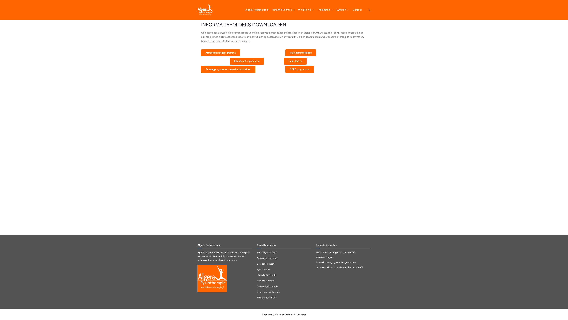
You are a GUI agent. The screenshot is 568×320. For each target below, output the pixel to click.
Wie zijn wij (304, 9)
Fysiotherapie (263, 269)
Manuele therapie (265, 280)
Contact (357, 9)
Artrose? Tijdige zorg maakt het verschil (335, 252)
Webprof (301, 314)
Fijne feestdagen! (324, 257)
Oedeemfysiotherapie (267, 286)
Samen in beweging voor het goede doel (336, 262)
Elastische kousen (265, 264)
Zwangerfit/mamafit (266, 297)
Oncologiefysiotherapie (268, 292)
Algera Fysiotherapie (256, 9)
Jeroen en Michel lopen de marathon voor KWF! (339, 267)
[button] (293, 10)
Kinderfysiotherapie (266, 275)
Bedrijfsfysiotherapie (267, 252)
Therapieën (323, 9)
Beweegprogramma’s (267, 258)
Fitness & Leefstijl (282, 9)
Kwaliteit (341, 9)
